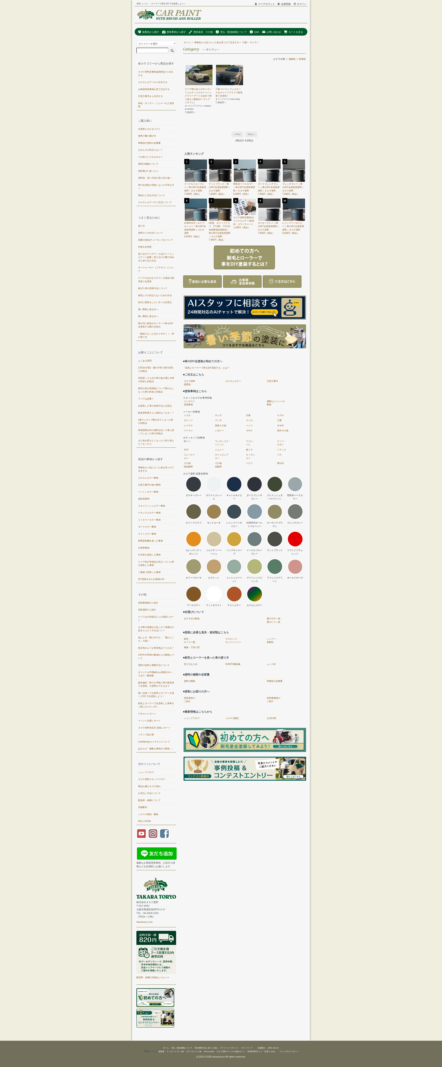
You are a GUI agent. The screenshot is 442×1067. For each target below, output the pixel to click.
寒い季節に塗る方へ (148, 316)
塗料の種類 (189, 681)
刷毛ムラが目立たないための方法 (155, 295)
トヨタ (187, 415)
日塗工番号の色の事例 (149, 484)
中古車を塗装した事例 (149, 554)
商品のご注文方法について (151, 195)
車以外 (280, 463)
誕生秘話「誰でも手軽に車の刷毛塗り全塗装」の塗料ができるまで (156, 684)
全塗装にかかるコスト (149, 129)
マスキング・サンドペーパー (233, 641)
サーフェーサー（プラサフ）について (156, 269)
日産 (248, 415)
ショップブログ (192, 718)
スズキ (280, 415)
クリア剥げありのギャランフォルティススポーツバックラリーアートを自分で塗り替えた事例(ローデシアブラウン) (198, 96)
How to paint (209, 1051)
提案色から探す (150, 32)
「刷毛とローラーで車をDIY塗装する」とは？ (206, 367)
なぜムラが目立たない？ (150, 150)
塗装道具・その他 (203, 32)
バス (279, 454)
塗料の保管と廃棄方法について (154, 665)
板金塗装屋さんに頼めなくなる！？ (156, 412)
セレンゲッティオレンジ (193, 552)
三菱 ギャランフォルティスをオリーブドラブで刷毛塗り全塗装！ (228, 92)
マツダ (218, 420)
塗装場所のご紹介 (189, 700)
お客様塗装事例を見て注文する (154, 89)
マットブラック (275, 550)
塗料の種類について (148, 164)
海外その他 (282, 430)
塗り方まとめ (190, 664)
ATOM (147, 821)
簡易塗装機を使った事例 (150, 540)
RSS (140, 821)
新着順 (302, 59)
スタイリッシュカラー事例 (151, 506)
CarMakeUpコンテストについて (154, 741)
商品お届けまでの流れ (149, 786)
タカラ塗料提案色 (189, 383)
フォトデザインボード (288, 1051)
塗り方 (141, 226)
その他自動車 (218, 465)
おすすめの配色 (192, 618)
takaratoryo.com (144, 922)
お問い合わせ (274, 32)
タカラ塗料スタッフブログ (151, 779)
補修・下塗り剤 (192, 647)
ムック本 (271, 664)
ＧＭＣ (249, 430)
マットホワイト (214, 605)
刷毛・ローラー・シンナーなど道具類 (156, 105)
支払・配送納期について (233, 32)
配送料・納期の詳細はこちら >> (152, 977)
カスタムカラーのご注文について (155, 202)
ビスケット (213, 577)
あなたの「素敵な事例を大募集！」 (156, 748)
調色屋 (161, 1051)
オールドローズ (295, 577)
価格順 (292, 59)
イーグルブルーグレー (254, 552)
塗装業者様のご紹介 (273, 700)
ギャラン (254, 42)
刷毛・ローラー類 (189, 641)
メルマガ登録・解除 (148, 814)
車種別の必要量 (274, 681)
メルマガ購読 (232, 718)
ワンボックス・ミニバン (223, 443)
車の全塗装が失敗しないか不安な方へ (156, 187)
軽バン (187, 441)
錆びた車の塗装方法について (152, 288)
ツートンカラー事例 (148, 492)
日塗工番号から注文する (150, 96)
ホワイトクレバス (214, 497)
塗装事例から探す (176, 32)
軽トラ (249, 449)
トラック (281, 449)
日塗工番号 (272, 381)
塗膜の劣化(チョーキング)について (155, 240)
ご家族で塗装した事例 (149, 572)
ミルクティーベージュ (214, 552)
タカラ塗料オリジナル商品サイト (231, 1051)
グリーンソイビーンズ (254, 579)
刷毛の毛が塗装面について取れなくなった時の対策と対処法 (156, 390)
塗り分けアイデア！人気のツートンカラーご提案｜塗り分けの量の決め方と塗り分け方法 (156, 257)
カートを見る (296, 32)
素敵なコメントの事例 (276, 403)
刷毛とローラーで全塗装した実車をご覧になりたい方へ (156, 705)
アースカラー (193, 605)
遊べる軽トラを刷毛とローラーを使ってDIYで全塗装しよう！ (156, 695)
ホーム (187, 42)
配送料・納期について (149, 800)
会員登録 (286, 4)
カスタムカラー (233, 381)
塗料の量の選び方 (147, 136)
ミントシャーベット (234, 579)
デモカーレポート (147, 713)
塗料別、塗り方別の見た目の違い (155, 178)
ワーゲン (188, 430)
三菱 (244, 42)
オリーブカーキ (193, 577)
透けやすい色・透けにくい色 (274, 620)
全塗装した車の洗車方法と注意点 (155, 406)
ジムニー (219, 449)
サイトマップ (247, 1048)
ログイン (301, 4)
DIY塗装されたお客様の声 (151, 579)
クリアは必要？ (146, 398)
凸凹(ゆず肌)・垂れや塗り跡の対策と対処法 (155, 369)
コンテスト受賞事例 (189, 403)
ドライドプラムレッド (295, 552)
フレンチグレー (295, 522)
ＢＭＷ (280, 425)
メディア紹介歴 (146, 734)
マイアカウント (266, 4)
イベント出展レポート (149, 720)
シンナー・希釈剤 (272, 641)
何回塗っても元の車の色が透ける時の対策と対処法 (156, 380)
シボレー (219, 430)
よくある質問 (145, 360)
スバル (249, 420)
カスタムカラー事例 (148, 478)
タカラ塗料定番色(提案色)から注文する (155, 73)
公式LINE (271, 718)
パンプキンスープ (234, 552)
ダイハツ (188, 420)
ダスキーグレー (193, 495)
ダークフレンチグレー (254, 497)
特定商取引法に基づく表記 (206, 1048)
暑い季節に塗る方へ (148, 309)
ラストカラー (234, 605)
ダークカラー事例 (147, 526)
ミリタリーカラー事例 (149, 520)
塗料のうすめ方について (150, 233)
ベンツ (249, 425)
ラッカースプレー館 (175, 1051)
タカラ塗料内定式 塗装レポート (154, 727)
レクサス (188, 425)
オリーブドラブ (193, 522)
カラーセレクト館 (193, 1051)
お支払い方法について (149, 793)
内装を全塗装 (145, 247)
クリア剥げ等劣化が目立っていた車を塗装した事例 (156, 564)
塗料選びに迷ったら (148, 171)
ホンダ (218, 415)
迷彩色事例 (143, 498)
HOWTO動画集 (233, 664)
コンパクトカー (189, 456)
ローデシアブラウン (275, 524)
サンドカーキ (214, 522)
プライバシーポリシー (229, 1048)
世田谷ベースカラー (295, 497)
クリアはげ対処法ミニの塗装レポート (156, 618)
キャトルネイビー (234, 497)
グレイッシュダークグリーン (275, 497)
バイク (249, 463)
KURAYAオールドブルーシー (254, 524)
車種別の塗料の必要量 (149, 143)
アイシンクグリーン (275, 579)
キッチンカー (250, 456)
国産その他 (220, 425)
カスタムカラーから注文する (152, 82)
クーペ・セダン (281, 443)
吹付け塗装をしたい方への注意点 (155, 302)
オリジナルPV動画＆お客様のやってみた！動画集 (155, 674)
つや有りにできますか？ (150, 157)
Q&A (256, 32)
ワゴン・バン (250, 443)
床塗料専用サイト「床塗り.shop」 (262, 1051)
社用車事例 (143, 548)
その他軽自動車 (188, 465)
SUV (186, 449)
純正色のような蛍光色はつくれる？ (156, 648)
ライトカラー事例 (147, 534)
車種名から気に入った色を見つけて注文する (216, 42)
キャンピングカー (221, 456)
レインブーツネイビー (234, 524)
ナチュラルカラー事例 (149, 512)
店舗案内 (142, 807)
